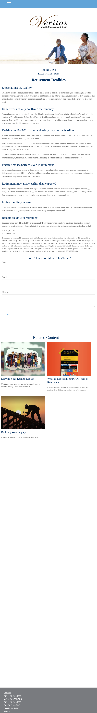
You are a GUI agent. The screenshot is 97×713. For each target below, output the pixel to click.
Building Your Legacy (13, 432)
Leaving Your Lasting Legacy (17, 378)
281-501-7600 (15, 696)
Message (5, 292)
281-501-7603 (15, 702)
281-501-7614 (16, 699)
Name (4, 262)
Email (4, 277)
